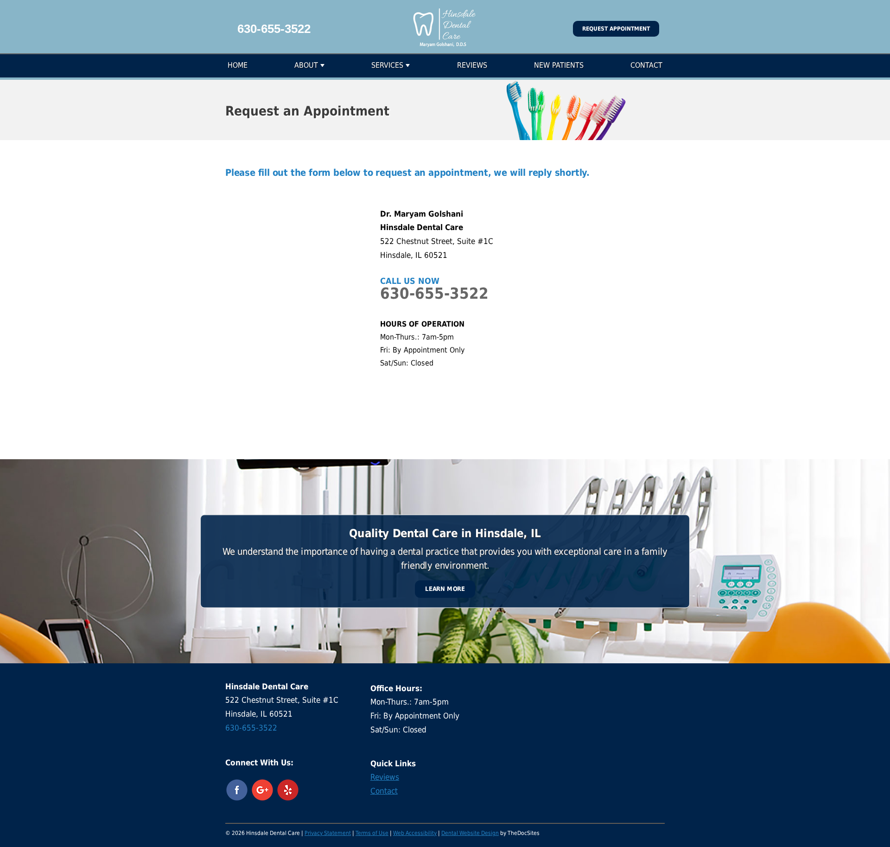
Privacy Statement (328, 833)
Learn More (445, 588)
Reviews (472, 65)
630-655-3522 (274, 29)
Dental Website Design (470, 833)
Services (387, 65)
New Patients (559, 65)
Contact (646, 65)
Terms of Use (372, 833)
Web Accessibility (415, 833)
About (306, 65)
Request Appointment (616, 29)
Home (238, 65)
